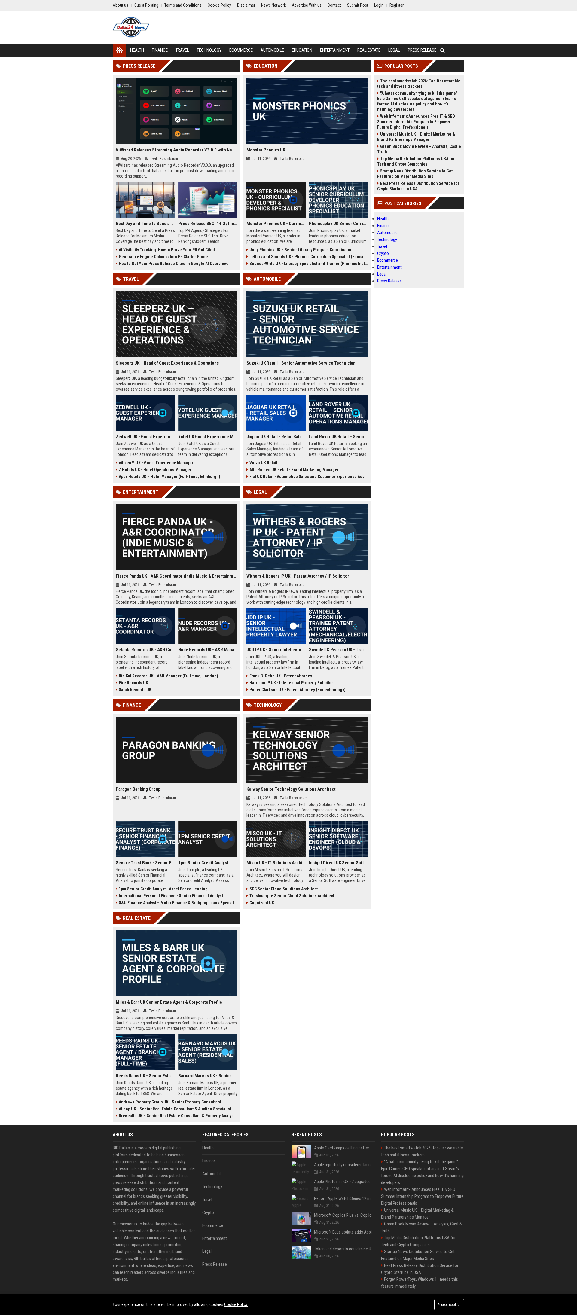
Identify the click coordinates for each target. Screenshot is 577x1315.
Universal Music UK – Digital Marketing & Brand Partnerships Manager (416, 137)
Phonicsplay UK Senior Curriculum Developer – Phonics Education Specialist (338, 223)
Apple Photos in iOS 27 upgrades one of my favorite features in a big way (344, 1181)
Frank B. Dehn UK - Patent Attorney (280, 675)
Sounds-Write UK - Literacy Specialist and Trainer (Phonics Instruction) (308, 263)
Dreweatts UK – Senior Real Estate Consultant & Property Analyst (177, 1115)
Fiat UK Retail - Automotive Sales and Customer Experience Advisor (308, 476)
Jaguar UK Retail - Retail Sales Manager (276, 436)
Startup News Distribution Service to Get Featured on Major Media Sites (415, 174)
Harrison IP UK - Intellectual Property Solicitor (291, 682)
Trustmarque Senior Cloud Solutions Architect (291, 895)
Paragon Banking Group (138, 789)
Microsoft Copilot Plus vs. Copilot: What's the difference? (344, 1215)
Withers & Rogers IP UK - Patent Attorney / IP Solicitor (297, 576)
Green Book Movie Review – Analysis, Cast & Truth (419, 149)
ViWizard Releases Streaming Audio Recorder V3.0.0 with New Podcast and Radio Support (176, 150)
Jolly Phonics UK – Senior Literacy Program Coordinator (300, 249)
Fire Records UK (133, 682)
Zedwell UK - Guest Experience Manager (145, 436)
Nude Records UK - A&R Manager (208, 649)
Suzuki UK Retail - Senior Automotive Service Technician (301, 363)
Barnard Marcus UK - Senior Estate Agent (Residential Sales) (208, 1076)
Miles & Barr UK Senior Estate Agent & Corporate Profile (169, 1002)
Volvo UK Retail (263, 462)
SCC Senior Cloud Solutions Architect (283, 888)
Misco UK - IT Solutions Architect (276, 862)
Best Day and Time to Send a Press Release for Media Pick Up (145, 223)
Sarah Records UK (135, 689)
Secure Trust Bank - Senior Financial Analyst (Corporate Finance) (145, 862)
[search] (442, 50)
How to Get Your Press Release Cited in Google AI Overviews (174, 263)
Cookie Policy (236, 1304)
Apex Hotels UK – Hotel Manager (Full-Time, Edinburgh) (169, 476)
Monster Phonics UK (265, 150)
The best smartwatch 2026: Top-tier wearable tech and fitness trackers (418, 83)
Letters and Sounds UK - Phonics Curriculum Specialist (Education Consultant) (308, 256)
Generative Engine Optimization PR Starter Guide (163, 256)
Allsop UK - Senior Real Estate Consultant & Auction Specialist (175, 1108)
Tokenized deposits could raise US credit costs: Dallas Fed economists (344, 1249)
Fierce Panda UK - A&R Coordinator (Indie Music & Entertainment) (176, 576)
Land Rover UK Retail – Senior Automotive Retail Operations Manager (338, 436)
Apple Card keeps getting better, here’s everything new (344, 1148)
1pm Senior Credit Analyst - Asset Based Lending (163, 888)
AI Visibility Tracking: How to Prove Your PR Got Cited (167, 249)
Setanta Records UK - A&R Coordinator (145, 649)
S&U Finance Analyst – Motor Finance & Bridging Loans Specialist (178, 902)
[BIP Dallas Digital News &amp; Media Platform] (131, 27)
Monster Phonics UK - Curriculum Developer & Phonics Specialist (276, 223)
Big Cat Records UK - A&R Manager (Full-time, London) (168, 675)
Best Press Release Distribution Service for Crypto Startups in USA (418, 186)
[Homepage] (119, 50)
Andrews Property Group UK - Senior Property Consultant (170, 1102)
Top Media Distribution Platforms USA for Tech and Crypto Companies (416, 161)
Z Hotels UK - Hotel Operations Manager (155, 469)
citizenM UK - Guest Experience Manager (156, 462)
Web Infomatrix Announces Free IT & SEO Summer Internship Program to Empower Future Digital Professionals (416, 122)
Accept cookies (449, 1304)
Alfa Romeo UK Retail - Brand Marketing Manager (294, 469)
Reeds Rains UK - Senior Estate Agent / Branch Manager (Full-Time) (145, 1076)
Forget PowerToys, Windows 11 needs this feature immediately (419, 1283)
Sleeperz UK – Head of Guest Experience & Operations (167, 363)
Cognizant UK (261, 902)
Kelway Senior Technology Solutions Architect (291, 789)
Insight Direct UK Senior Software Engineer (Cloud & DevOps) (338, 862)
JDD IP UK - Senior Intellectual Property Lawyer (276, 649)
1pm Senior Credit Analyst (203, 862)
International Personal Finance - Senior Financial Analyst (171, 895)
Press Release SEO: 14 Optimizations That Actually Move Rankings (208, 223)
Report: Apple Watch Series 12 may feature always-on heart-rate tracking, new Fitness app (344, 1198)
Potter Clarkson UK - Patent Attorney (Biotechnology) (297, 689)
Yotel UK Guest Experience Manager (208, 436)
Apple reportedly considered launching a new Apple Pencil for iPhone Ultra (344, 1164)
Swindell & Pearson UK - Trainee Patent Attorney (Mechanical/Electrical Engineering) (338, 649)
